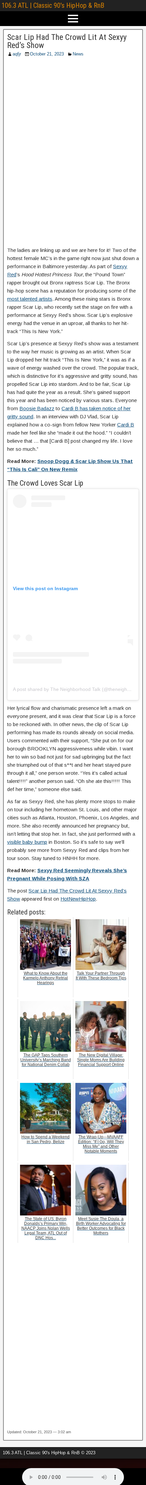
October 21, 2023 (47, 53)
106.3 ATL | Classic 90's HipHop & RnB (52, 5)
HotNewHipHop (78, 899)
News (78, 53)
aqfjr (17, 53)
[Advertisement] (73, 154)
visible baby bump (27, 842)
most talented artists (29, 299)
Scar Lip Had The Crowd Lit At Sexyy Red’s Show (67, 41)
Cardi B (125, 424)
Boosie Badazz (36, 408)
